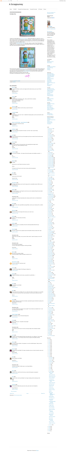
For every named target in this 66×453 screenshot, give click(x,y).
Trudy (13, 320)
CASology (48, 69)
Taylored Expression (51, 303)
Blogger (37, 450)
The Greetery (50, 308)
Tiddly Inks (50, 312)
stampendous (50, 291)
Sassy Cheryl (50, 273)
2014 (49, 350)
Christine (13, 384)
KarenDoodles (50, 223)
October (50, 360)
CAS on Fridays (49, 100)
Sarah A (13, 160)
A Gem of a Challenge (50, 108)
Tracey (13, 267)
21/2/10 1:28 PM (14, 248)
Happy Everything (52, 409)
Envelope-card (50, 190)
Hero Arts (49, 209)
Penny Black (50, 255)
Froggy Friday (51, 405)
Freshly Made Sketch (50, 75)
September (51, 361)
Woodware (50, 330)
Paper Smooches (51, 254)
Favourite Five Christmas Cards (23, 9)
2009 (49, 426)
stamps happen (50, 293)
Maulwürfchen (14, 261)
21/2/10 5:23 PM (14, 304)
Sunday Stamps (49, 113)
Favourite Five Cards (33, 9)
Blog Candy (50, 145)
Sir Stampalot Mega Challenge (52, 402)
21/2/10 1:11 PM (14, 239)
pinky (13, 203)
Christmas (49, 156)
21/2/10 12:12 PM (15, 207)
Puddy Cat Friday (52, 389)
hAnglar (49, 207)
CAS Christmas (49, 121)
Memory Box (50, 238)
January (50, 424)
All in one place (49, 31)
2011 (49, 354)
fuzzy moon (50, 198)
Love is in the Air (51, 407)
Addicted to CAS (49, 109)
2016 (49, 347)
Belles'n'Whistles (51, 143)
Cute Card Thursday (50, 88)
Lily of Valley (50, 232)
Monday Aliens (51, 396)
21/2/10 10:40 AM (15, 169)
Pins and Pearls (51, 406)
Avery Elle (49, 137)
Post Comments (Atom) (18, 395)
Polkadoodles (50, 261)
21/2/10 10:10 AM (15, 138)
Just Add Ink (49, 99)
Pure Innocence (50, 266)
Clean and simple (51, 167)
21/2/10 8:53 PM (14, 361)
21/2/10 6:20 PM (14, 311)
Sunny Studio (50, 299)
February (50, 371)
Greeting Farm (50, 204)
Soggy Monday (51, 385)
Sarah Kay (50, 272)
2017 (49, 346)
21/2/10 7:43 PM (14, 345)
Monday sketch (23, 68)
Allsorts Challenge (50, 107)
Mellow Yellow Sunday (51, 373)
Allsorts (49, 129)
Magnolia (49, 234)
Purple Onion (50, 267)
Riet (12, 356)
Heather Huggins (15, 314)
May (50, 367)
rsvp (49, 271)
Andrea (13, 96)
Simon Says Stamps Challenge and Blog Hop (52, 393)
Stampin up (50, 292)
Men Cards (50, 239)
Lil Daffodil (14, 112)
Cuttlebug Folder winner (51, 381)
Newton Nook (50, 249)
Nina (13, 172)
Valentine (49, 317)
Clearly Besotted (50, 169)
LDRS (49, 229)
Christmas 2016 (50, 157)
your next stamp (50, 335)
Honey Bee (50, 213)
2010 (49, 356)
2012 (49, 353)
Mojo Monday (49, 62)
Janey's (49, 221)
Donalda (13, 229)
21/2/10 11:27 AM (15, 200)
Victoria (13, 87)
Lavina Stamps (50, 227)
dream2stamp (50, 185)
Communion (50, 170)
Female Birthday (50, 196)
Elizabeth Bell (50, 189)
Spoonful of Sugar (51, 287)
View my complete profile (51, 28)
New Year (49, 248)
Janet (13, 335)
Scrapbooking (50, 277)
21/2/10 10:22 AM (15, 157)
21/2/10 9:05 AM (14, 93)
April (50, 368)
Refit (49, 268)
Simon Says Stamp (51, 278)
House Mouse (50, 215)
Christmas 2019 (50, 161)
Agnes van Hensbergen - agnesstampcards (19, 122)
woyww (49, 331)
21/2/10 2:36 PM (14, 270)
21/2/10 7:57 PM (14, 353)
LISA (13, 135)
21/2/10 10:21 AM (15, 148)
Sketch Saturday (50, 105)
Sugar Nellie (50, 298)
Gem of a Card (51, 421)
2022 (49, 339)
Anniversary (50, 134)
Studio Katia (50, 297)
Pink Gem (49, 259)
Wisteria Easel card (52, 376)
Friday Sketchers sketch (20, 43)
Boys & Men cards (51, 150)
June (50, 365)
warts (49, 322)
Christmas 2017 (50, 158)
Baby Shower (50, 139)
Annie (13, 299)
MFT (49, 240)
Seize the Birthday (50, 94)
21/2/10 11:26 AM (15, 193)
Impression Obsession (51, 216)
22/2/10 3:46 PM (14, 381)
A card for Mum (51, 388)
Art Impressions (50, 135)
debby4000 (50, 26)
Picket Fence (50, 256)
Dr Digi (49, 184)
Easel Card (50, 186)
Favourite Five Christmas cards (50, 194)
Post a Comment (13, 391)
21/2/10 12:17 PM (15, 213)
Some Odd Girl (50, 285)
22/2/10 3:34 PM (14, 373)
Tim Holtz (49, 313)
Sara (13, 290)
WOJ (49, 329)
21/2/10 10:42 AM (15, 179)
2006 (49, 430)
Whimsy (49, 324)
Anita (13, 283)
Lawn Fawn (50, 228)
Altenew (49, 132)
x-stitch (49, 334)
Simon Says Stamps (51, 280)
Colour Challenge (52, 377)
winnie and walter (51, 328)
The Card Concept (50, 91)
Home (11, 9)
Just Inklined (50, 222)
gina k (49, 202)
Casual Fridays (50, 153)
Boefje (49, 146)
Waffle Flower (50, 319)
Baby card (49, 138)
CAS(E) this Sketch (50, 90)
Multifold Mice (51, 403)
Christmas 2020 (50, 162)
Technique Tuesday (51, 305)
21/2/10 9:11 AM (14, 109)
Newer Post (12, 393)
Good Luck (50, 203)
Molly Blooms (50, 243)
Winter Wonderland (50, 61)
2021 (49, 340)
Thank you (50, 307)
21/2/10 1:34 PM (14, 258)
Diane (13, 370)
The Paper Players (50, 114)
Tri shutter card (50, 314)
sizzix (49, 282)
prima (49, 265)
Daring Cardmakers (50, 98)
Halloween (50, 205)
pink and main (50, 257)
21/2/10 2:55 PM (14, 280)
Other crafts (50, 250)
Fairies (49, 191)
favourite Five (50, 192)
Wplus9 (49, 333)
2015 (49, 349)
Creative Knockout (50, 95)
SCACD (49, 276)
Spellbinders (50, 286)
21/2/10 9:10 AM (14, 103)
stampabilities (50, 288)
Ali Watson (14, 129)
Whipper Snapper (51, 325)
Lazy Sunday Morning (51, 399)
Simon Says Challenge (51, 420)
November (51, 358)
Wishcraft (13, 210)
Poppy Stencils (50, 262)
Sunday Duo (51, 386)
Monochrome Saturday (51, 415)
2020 (49, 342)
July (50, 364)
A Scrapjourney (16, 4)
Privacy (45, 9)
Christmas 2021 (50, 163)
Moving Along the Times (51, 89)
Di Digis (49, 180)
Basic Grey (50, 140)
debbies (13, 223)
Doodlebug (50, 183)
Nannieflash (14, 182)
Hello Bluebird (50, 208)
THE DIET (15, 9)
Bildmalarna (50, 144)
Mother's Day (50, 244)
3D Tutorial (40, 9)
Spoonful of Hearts (52, 416)
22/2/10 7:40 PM (14, 389)
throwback (49, 311)
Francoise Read (50, 197)
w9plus (49, 318)
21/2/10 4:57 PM (14, 296)
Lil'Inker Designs (50, 231)
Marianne (49, 237)
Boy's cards (50, 149)
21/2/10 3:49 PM (14, 287)
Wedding (49, 323)
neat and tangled (51, 245)
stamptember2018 (51, 294)
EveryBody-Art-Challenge (51, 66)
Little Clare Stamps (51, 233)
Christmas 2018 (50, 159)
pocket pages (50, 260)
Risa (13, 376)
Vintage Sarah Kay (52, 382)
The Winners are (51, 397)
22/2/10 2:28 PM (14, 367)
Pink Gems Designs (23, 38)
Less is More (49, 106)
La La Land (50, 226)
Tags (49, 302)
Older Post (43, 393)
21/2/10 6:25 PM (14, 317)
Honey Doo (50, 214)
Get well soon (50, 199)
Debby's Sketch (50, 179)
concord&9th (50, 171)
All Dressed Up (50, 128)
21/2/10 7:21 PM (14, 338)
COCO (13, 216)
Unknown (13, 106)
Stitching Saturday (52, 374)
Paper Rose (50, 251)
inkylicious (49, 220)
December (51, 357)
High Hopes (50, 210)
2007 (49, 429)
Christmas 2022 (50, 164)
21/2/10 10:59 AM (15, 186)
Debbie (13, 189)
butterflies (49, 152)
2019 (49, 343)
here (51, 37)
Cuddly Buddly (50, 178)
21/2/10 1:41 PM (14, 264)
